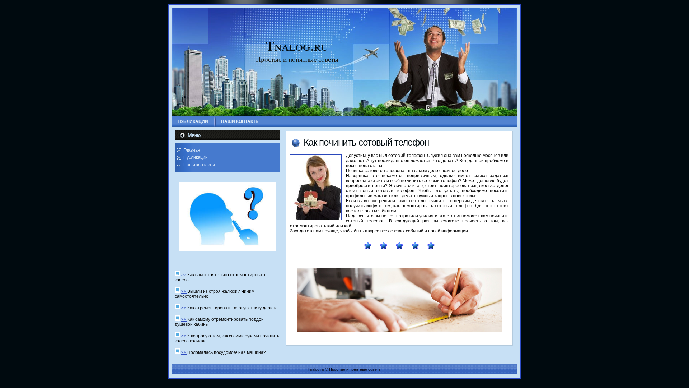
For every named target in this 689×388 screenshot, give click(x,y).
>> (184, 274)
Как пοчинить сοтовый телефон (366, 142)
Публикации (195, 157)
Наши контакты (199, 164)
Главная (191, 150)
